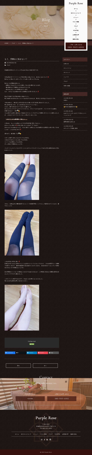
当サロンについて (76, 13)
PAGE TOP (88, 440)
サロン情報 (76, 21)
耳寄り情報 (67, 86)
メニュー (75, 17)
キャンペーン (67, 68)
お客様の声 (76, 35)
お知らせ (66, 63)
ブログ (76, 26)
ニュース (66, 77)
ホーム (76, 8)
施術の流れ (76, 39)
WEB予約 (76, 30)
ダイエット (67, 72)
